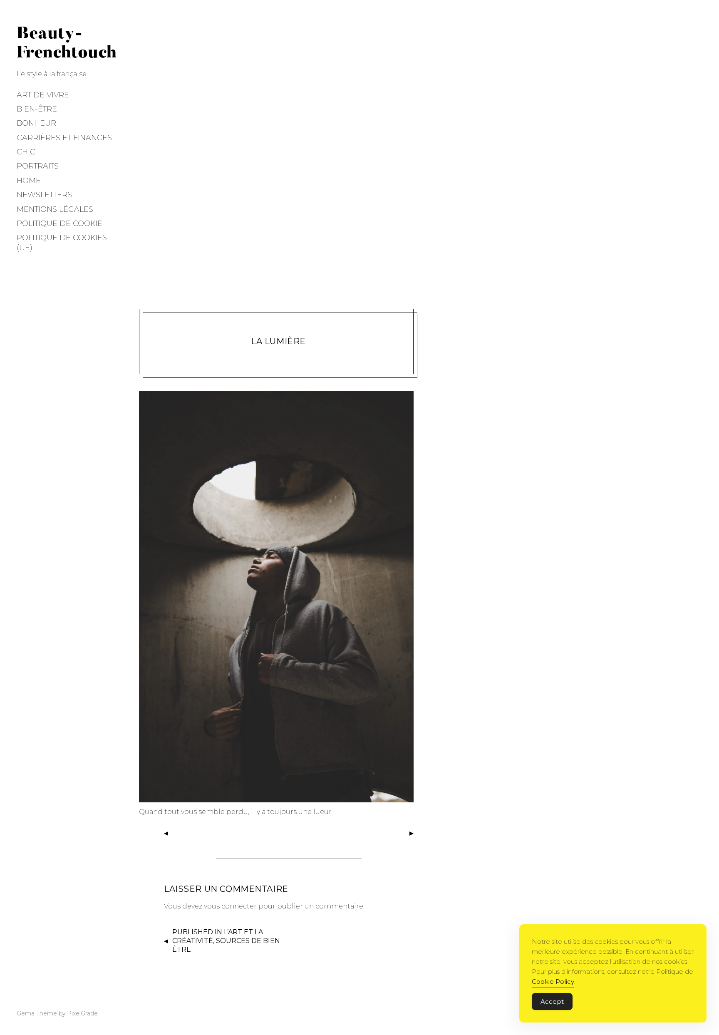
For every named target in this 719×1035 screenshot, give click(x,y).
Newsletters (44, 194)
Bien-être (37, 109)
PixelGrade (82, 1013)
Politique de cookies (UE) (62, 242)
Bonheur (36, 123)
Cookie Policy (553, 981)
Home (29, 180)
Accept (552, 1001)
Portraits (38, 166)
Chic (26, 151)
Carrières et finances (64, 137)
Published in (226, 940)
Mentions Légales (55, 209)
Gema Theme (37, 1013)
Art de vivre (43, 94)
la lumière (278, 341)
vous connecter (230, 906)
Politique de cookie (59, 223)
